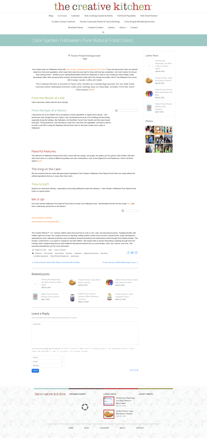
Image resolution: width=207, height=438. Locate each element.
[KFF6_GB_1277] (159, 130)
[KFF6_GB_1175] (168, 130)
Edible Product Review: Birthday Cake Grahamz (164, 106)
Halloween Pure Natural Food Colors (92, 69)
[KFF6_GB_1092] (168, 139)
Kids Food (104, 253)
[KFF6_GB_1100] (159, 139)
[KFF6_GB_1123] (150, 139)
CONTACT (140, 428)
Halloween (78, 253)
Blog (50, 250)
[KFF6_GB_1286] (150, 130)
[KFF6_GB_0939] (159, 148)
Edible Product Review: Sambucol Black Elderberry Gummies (88, 296)
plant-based (75, 256)
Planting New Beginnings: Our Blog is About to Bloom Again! (51, 282)
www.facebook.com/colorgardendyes (45, 222)
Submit (35, 370)
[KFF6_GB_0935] (168, 148)
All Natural (38, 253)
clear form (133, 370)
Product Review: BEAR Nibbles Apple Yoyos (119, 262)
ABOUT (122, 428)
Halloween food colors (91, 253)
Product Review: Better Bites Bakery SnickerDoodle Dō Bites (57, 262)
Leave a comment (60, 250)
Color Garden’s (72, 69)
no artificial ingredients (40, 256)
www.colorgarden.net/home (42, 218)
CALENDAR (104, 428)
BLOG (86, 428)
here (91, 89)
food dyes (69, 253)
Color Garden (48, 253)
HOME (71, 428)
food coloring (59, 253)
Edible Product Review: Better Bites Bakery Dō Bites (164, 92)
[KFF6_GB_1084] (150, 148)
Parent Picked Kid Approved (59, 256)
